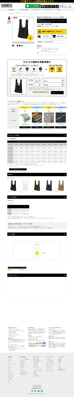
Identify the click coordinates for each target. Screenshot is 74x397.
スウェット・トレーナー (12, 364)
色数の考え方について (18, 169)
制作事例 (59, 360)
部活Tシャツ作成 (11, 375)
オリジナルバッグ (24, 13)
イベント (9, 382)
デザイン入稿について (50, 362)
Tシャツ (9, 359)
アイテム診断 (10, 372)
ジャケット (10, 367)
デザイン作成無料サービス (37, 360)
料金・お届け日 (25, 9)
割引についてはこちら (57, 92)
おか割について (35, 365)
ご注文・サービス (37, 9)
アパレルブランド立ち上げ (37, 370)
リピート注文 (35, 364)
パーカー (9, 362)
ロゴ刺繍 (48, 107)
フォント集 (48, 367)
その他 (58, 9)
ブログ (59, 364)
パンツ (9, 365)
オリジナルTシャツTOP (11, 13)
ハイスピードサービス (37, 369)
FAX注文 (46, 36)
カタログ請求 (35, 374)
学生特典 (21, 364)
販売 (9, 380)
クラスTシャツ (10, 374)
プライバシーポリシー (62, 370)
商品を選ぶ (12, 9)
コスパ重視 (10, 377)
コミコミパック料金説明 (24, 359)
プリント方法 (48, 359)
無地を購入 (60, 36)
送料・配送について (23, 374)
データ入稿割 (22, 370)
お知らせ (59, 362)
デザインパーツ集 (49, 365)
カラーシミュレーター (50, 369)
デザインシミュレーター (50, 370)
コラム (59, 365)
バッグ (9, 369)
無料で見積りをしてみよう (52, 31)
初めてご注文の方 (36, 359)
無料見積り (25, 127)
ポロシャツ (10, 360)
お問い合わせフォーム (37, 388)
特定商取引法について (62, 369)
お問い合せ (54, 89)
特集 (59, 367)
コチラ (27, 73)
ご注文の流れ (35, 362)
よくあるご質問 (35, 375)
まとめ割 (21, 365)
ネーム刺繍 (61, 107)
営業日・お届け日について (24, 372)
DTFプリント (36, 107)
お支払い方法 (22, 360)
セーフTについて (36, 367)
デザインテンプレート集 (50, 364)
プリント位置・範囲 (49, 360)
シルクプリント (25, 107)
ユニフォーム (10, 379)
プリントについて (49, 9)
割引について (22, 362)
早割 (21, 369)
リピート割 (22, 367)
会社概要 (59, 359)
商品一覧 (18, 13)
